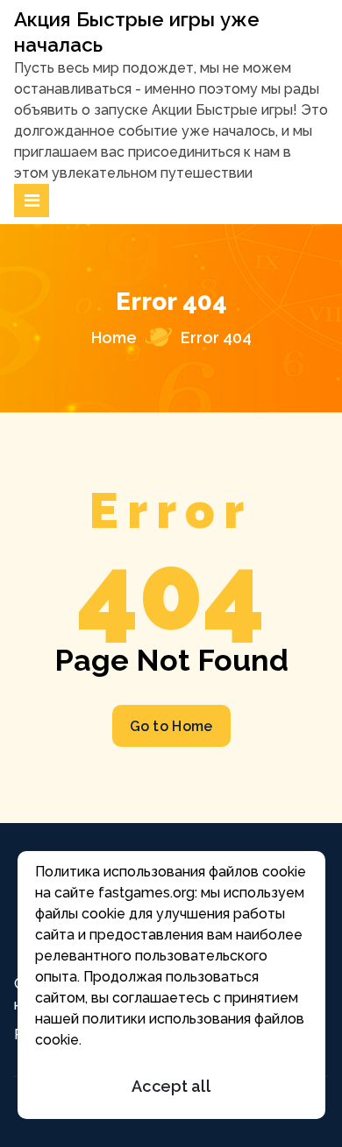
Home (114, 337)
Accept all (171, 1086)
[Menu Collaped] (31, 200)
